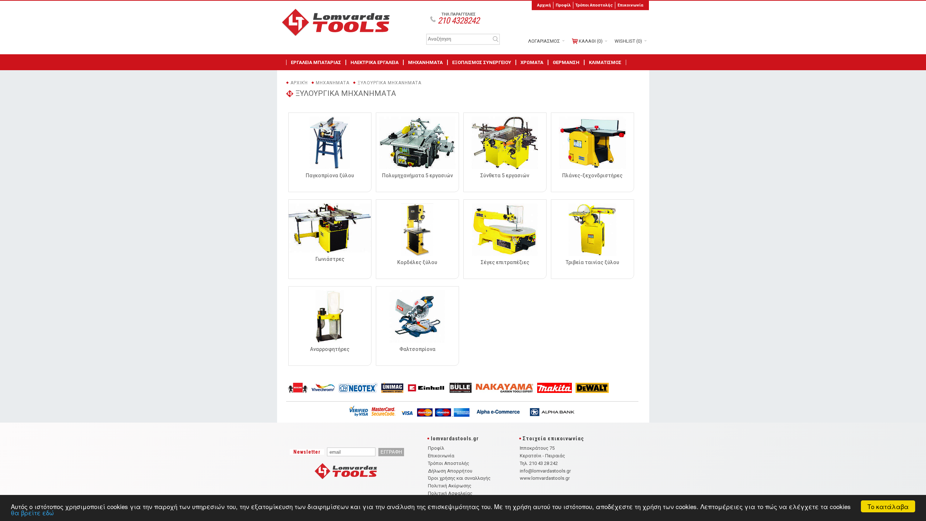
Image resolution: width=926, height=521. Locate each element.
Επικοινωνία (630, 5)
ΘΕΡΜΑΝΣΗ (566, 62)
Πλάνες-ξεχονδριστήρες (592, 175)
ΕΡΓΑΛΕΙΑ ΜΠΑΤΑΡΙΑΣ (316, 62)
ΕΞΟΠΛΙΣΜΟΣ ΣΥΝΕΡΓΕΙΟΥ (481, 62)
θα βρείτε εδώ (32, 512)
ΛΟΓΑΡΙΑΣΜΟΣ (544, 41)
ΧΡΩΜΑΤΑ (532, 62)
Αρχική (544, 5)
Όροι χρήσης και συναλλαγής (459, 478)
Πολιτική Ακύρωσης (449, 485)
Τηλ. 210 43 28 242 (539, 463)
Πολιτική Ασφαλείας (450, 493)
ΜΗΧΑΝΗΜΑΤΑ (425, 62)
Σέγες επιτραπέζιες (505, 262)
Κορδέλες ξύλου (417, 262)
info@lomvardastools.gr (545, 471)
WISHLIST (628, 41)
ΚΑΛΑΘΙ (591, 41)
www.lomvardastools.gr (545, 478)
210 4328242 (458, 21)
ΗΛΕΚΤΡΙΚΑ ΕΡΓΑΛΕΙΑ (375, 62)
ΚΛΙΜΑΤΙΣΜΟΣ (605, 62)
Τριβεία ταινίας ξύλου (592, 262)
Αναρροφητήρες (329, 349)
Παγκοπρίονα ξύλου (330, 175)
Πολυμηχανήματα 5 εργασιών (417, 175)
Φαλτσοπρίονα (417, 349)
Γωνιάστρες (329, 259)
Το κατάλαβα (888, 506)
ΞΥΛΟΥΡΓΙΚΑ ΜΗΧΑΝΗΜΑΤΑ (389, 82)
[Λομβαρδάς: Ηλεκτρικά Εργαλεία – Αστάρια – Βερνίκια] (338, 34)
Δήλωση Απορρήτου (450, 471)
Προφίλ (563, 5)
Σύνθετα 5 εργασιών (504, 175)
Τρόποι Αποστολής (594, 5)
